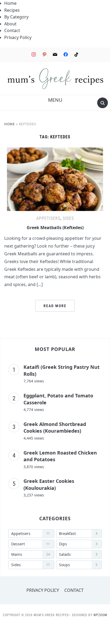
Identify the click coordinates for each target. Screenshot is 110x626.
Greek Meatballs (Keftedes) (55, 227)
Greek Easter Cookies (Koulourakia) (48, 484)
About (10, 24)
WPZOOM (100, 615)
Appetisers (48, 218)
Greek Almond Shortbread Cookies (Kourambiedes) (54, 427)
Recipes (12, 10)
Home (10, 3)
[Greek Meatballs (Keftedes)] (55, 151)
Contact (12, 30)
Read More (55, 306)
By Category (16, 17)
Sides (68, 218)
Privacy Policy (18, 37)
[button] (55, 100)
